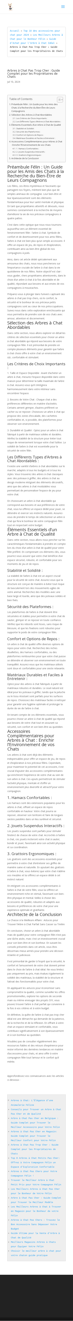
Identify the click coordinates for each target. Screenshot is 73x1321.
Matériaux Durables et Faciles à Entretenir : (36, 138)
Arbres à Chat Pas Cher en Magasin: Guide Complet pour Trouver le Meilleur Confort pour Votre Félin (34, 1136)
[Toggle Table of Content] (58, 100)
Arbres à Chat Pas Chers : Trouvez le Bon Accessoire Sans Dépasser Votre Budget (35, 1224)
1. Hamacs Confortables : (27, 148)
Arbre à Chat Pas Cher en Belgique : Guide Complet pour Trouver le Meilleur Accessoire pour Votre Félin (35, 1123)
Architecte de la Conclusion (25, 158)
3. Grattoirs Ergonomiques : (29, 155)
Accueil (14, 30)
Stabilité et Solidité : (25, 128)
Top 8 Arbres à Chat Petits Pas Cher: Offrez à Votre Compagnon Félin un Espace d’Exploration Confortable (35, 1162)
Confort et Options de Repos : (30, 135)
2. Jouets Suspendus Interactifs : (30, 151)
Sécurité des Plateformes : (28, 131)
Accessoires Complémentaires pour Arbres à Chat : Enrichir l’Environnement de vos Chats (36, 143)
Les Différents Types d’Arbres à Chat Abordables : (38, 121)
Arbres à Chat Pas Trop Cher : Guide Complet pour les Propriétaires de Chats (34, 1149)
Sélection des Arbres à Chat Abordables (31, 114)
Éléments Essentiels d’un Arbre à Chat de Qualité (36, 124)
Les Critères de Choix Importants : (32, 118)
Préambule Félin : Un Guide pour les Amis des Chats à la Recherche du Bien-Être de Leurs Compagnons (34, 108)
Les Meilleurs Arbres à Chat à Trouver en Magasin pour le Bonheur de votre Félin (36, 1211)
